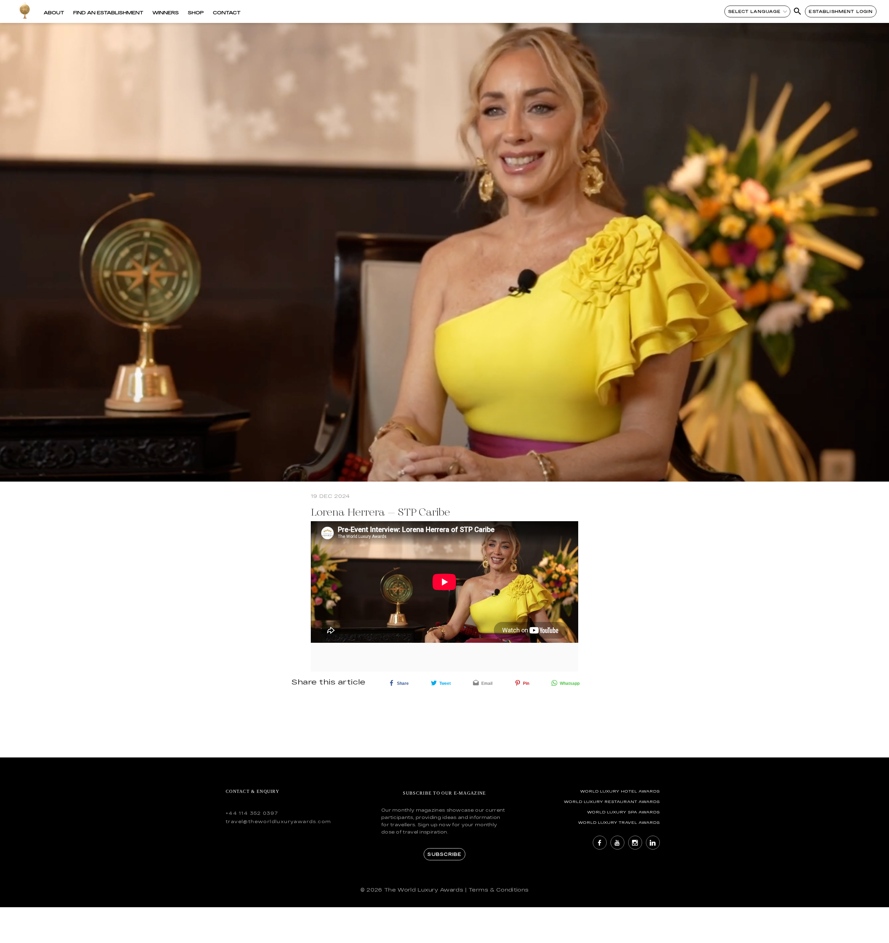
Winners (165, 12)
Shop (196, 12)
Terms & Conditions (498, 890)
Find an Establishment (108, 12)
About (54, 12)
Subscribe (444, 854)
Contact (227, 12)
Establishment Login (841, 11)
